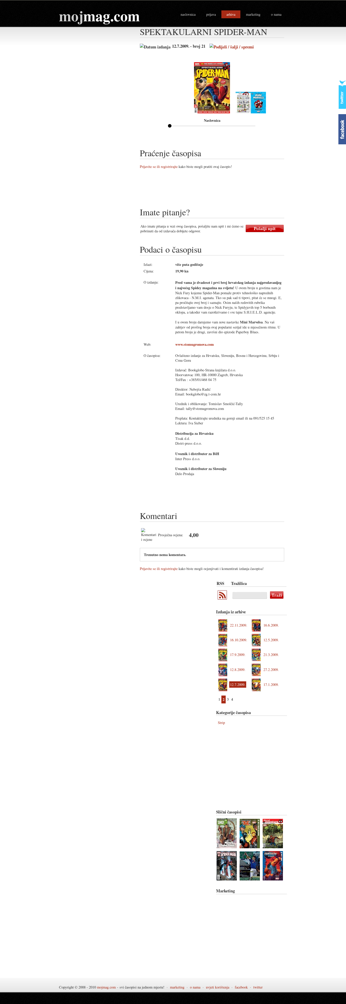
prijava (211, 14)
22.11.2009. (238, 625)
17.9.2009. (237, 654)
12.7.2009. (237, 684)
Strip (221, 722)
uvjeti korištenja (217, 987)
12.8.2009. (237, 669)
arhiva (230, 14)
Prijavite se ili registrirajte (159, 166)
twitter (258, 987)
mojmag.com (106, 987)
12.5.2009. (271, 639)
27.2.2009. (271, 669)
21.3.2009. (271, 654)
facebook (241, 987)
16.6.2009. (271, 625)
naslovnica (188, 14)
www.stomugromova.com (194, 344)
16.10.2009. (238, 639)
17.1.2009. (271, 684)
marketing (253, 14)
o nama (276, 14)
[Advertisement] (232, 190)
